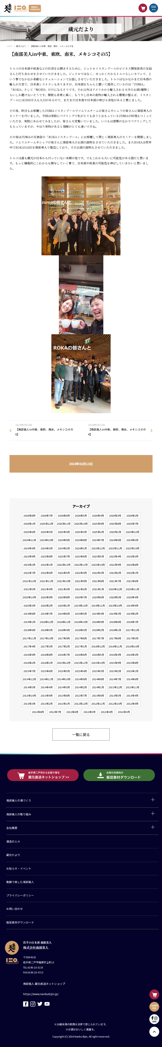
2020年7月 (81, 597)
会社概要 (11, 828)
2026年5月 (81, 515)
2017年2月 (64, 646)
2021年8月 (98, 581)
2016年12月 (98, 646)
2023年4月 (115, 556)
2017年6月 (115, 638)
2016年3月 (132, 654)
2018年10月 (81, 622)
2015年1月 (132, 671)
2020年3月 (30, 605)
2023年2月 (30, 565)
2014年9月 (81, 679)
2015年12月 (64, 663)
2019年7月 (47, 613)
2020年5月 (115, 597)
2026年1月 (30, 523)
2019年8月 (30, 613)
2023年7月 (64, 556)
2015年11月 (81, 663)
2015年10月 (98, 663)
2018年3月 (81, 630)
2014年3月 (64, 687)
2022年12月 (64, 565)
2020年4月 (132, 597)
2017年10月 (46, 638)
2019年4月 (98, 613)
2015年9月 (115, 663)
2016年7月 (64, 654)
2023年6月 (81, 556)
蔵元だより (13, 855)
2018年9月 (98, 622)
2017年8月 (81, 638)
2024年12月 (132, 532)
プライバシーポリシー (20, 895)
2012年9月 (132, 703)
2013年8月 (64, 695)
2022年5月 (64, 573)
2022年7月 (30, 573)
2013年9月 (47, 695)
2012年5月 (90, 712)
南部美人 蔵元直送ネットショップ (44, 984)
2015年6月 (47, 671)
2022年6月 (47, 573)
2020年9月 (47, 597)
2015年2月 (115, 671)
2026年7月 (47, 515)
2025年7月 (132, 523)
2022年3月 (98, 573)
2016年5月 (98, 654)
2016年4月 (115, 654)
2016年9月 (30, 654)
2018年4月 (64, 630)
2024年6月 (115, 540)
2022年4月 (81, 573)
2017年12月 (132, 630)
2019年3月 (115, 613)
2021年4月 (47, 589)
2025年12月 (46, 523)
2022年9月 (115, 565)
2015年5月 (64, 671)
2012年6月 (72, 712)
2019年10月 (115, 605)
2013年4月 (132, 695)
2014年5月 (30, 687)
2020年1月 (64, 605)
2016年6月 (81, 654)
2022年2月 (115, 573)
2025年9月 (98, 523)
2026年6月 (64, 515)
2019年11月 (98, 605)
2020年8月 (64, 597)
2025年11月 (64, 523)
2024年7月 (98, 540)
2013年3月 (30, 703)
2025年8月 (115, 523)
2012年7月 (55, 712)
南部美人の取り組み (18, 814)
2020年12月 (115, 589)
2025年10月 (81, 523)
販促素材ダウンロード (20, 922)
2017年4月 (30, 646)
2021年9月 (81, 581)
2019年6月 (64, 613)
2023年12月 (98, 548)
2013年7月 (81, 695)
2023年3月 (132, 556)
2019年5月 (81, 613)
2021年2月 (81, 589)
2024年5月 (132, 540)
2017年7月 (98, 638)
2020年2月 (47, 605)
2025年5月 (47, 532)
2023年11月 (115, 548)
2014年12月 (29, 679)
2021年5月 (30, 589)
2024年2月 (64, 548)
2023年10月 (132, 548)
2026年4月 (98, 515)
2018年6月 (30, 630)
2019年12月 (81, 605)
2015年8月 (132, 663)
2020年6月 (98, 597)
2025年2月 (98, 532)
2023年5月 (98, 556)
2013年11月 (132, 687)
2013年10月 (29, 695)
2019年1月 (30, 622)
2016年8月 (47, 654)
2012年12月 (81, 703)
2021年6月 (132, 581)
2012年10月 (115, 703)
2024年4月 (30, 548)
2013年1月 (64, 703)
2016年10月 (132, 646)
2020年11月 (132, 589)
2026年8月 (30, 515)
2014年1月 (98, 687)
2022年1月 (132, 573)
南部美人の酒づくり (18, 800)
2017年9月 (64, 638)
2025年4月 (64, 532)
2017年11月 (29, 638)
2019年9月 (132, 605)
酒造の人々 (13, 841)
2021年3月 (64, 589)
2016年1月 (47, 663)
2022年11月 (81, 565)
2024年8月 (81, 540)
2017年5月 (132, 638)
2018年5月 (47, 630)
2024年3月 (47, 548)
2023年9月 (30, 556)
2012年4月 (107, 712)
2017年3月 (47, 646)
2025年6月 (30, 532)
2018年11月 (64, 622)
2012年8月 (38, 712)
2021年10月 (64, 581)
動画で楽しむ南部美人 (20, 882)
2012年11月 (98, 703)
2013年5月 (115, 695)
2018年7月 (132, 622)
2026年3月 (115, 515)
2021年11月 (46, 581)
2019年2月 (132, 613)
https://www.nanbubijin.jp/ (40, 994)
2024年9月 (64, 540)
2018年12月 (46, 622)
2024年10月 (46, 540)
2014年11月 (46, 679)
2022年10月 (98, 565)
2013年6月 (98, 695)
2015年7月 (30, 671)
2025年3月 (81, 532)
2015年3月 (98, 671)
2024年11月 (29, 540)
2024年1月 (81, 548)
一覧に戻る (81, 734)
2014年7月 (115, 679)
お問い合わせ (14, 909)
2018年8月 (115, 622)
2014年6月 (132, 679)
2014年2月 (81, 687)
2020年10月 (29, 597)
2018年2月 (98, 630)
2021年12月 (29, 581)
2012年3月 (124, 712)
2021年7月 (115, 581)
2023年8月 (47, 556)
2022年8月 (132, 565)
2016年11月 (115, 646)
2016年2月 (30, 663)
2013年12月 (115, 687)
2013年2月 (47, 703)
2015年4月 (81, 671)
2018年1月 (115, 630)
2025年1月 (115, 532)
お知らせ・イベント (18, 868)
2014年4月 (47, 687)
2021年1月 (98, 589)
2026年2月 (132, 515)
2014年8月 (98, 679)
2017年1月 (81, 646)
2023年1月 (47, 565)
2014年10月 (64, 679)
